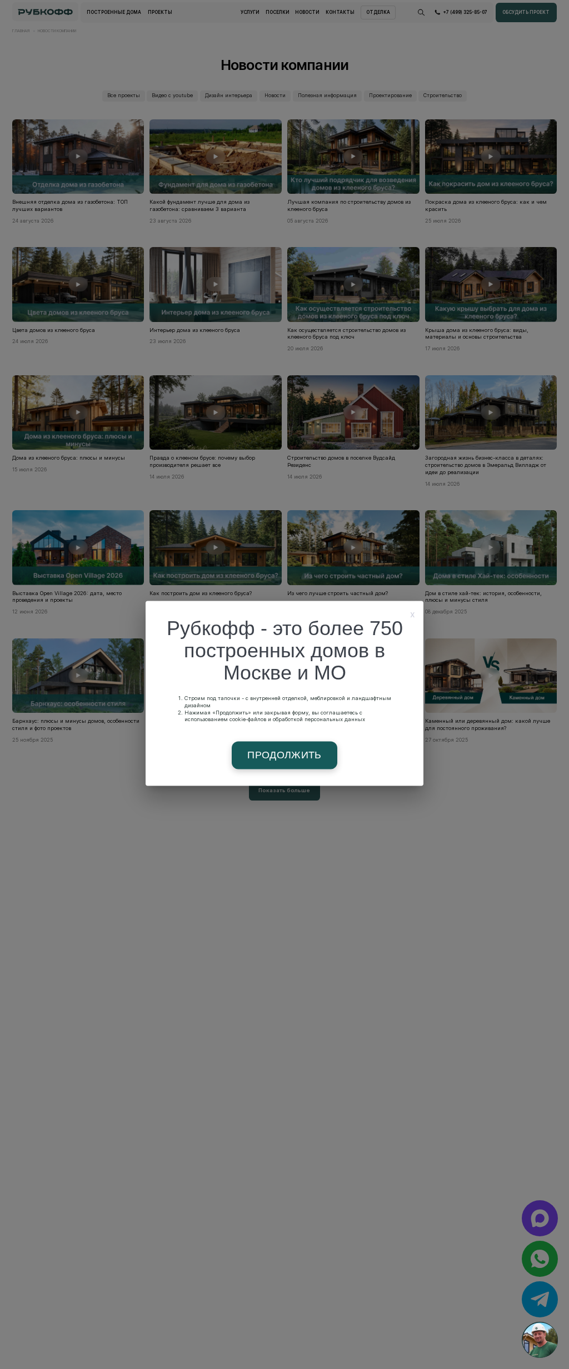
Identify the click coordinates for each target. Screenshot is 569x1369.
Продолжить (284, 755)
